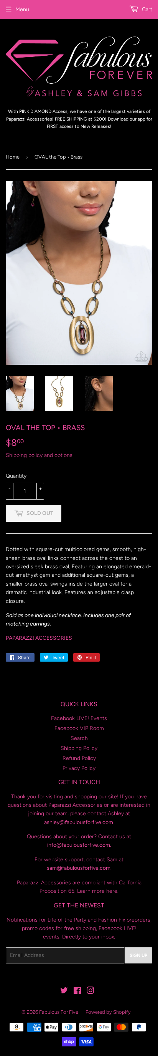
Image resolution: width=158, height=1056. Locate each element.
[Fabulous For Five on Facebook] (77, 991)
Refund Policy (79, 758)
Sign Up (138, 955)
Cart (146, 9)
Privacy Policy (79, 768)
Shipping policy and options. (40, 455)
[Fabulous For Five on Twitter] (64, 991)
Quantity (16, 476)
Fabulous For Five (58, 1012)
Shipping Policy (79, 748)
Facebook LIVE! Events (79, 718)
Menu (22, 9)
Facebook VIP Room (79, 728)
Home (13, 157)
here (111, 891)
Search (79, 738)
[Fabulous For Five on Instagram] (90, 991)
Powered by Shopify (108, 1012)
